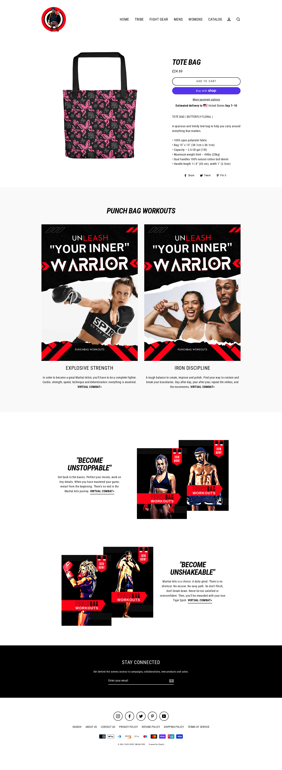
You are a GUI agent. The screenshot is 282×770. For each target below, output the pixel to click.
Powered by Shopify (156, 744)
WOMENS (195, 19)
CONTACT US (108, 726)
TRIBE (139, 19)
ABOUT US (91, 726)
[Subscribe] (171, 681)
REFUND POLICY (151, 726)
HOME (124, 19)
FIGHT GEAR (158, 19)
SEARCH (77, 726)
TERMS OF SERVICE (199, 726)
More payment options (206, 99)
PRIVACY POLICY (128, 726)
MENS (178, 19)
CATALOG (215, 19)
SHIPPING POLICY (174, 726)
